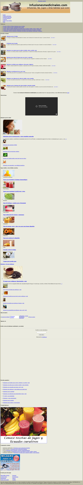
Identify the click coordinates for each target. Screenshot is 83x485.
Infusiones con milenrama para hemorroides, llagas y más (14, 393)
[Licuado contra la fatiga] (8, 246)
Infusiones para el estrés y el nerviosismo (11, 402)
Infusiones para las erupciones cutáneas (11, 151)
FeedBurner (44, 337)
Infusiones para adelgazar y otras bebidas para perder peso (15, 389)
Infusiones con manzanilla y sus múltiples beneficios (13, 165)
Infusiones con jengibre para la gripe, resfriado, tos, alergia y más (16, 382)
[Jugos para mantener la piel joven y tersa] (8, 187)
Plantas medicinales (7, 16)
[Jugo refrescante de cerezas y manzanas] (8, 211)
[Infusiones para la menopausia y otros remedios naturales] (12, 134)
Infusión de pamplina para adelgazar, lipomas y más (13, 303)
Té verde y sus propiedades (8, 396)
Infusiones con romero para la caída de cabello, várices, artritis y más (22, 50)
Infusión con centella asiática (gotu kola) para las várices (14, 158)
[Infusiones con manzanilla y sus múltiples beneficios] (4, 163)
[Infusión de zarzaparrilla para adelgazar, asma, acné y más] (5, 307)
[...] (66, 139)
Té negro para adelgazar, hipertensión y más (15, 281)
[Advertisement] (10, 358)
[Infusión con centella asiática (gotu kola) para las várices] (5, 156)
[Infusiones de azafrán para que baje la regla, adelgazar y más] (5, 294)
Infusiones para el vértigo (12, 36)
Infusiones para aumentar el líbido (10, 144)
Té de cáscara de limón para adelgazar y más (12, 289)
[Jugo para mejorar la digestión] (8, 234)
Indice (4, 14)
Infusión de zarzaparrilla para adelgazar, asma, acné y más (15, 310)
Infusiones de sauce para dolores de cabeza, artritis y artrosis (24, 451)
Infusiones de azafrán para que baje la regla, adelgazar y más (15, 296)
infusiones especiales (7, 17)
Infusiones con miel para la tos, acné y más (16, 71)
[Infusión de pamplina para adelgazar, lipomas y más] (4, 300)
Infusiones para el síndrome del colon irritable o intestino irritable (21, 85)
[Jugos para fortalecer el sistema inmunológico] (8, 176)
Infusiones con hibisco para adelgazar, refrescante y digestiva (20, 64)
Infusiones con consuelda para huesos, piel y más (13, 387)
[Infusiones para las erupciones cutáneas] (5, 149)
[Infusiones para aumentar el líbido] (4, 142)
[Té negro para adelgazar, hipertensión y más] (13, 278)
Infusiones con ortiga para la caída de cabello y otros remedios (20, 78)
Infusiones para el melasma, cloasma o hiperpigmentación (18, 450)
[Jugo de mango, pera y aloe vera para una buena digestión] (8, 222)
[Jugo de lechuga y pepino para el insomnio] (8, 199)
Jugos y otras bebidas (7, 20)
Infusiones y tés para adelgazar (7, 264)
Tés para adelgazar (7, 18)
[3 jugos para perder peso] (8, 257)
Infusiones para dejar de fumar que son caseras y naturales (19, 57)
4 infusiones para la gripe (12, 43)
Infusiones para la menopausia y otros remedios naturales (18, 136)
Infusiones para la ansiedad (8, 391)
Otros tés (5, 19)
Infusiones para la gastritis (8, 400)
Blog (4, 21)
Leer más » (53, 37)
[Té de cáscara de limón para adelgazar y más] (5, 287)
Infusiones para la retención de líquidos (22, 448)
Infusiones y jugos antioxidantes (9, 398)
